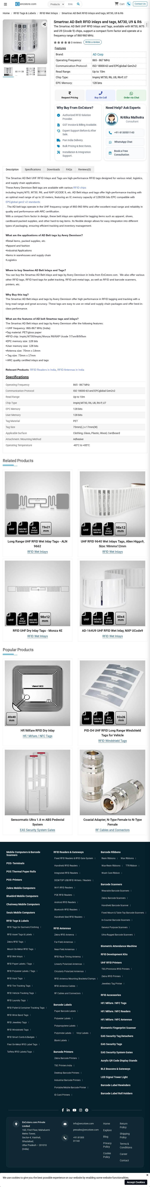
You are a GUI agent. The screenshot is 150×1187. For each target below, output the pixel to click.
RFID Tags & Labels (25, 13)
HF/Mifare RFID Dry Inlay (38, 730)
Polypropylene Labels (64, 1025)
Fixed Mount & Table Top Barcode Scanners (123, 912)
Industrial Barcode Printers (67, 1080)
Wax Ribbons (127, 858)
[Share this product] (44, 24)
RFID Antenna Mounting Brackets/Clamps (74, 978)
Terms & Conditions (126, 1145)
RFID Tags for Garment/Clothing (23, 927)
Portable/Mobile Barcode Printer (70, 1087)
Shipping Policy (125, 1135)
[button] (5, 4)
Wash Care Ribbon (111, 873)
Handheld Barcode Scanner (115, 905)
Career (123, 1154)
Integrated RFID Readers (66, 873)
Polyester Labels (62, 1018)
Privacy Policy (107, 1145)
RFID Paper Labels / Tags (19, 964)
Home (6, 13)
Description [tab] (12, 169)
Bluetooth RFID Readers (65, 909)
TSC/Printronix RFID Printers (116, 969)
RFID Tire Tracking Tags (18, 986)
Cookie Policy (107, 1155)
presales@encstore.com (86, 1129)
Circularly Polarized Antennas (69, 971)
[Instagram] (80, 1110)
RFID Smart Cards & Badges (20, 1037)
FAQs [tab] (69, 169)
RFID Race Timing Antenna (67, 956)
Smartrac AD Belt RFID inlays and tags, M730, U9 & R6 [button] (92, 13)
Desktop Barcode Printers (66, 1073)
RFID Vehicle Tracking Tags (20, 993)
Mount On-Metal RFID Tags (20, 949)
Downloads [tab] (53, 169)
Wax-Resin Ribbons (111, 865)
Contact (124, 1160)
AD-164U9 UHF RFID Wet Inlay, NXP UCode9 (112, 630)
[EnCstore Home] (26, 3)
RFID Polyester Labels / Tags (21, 971)
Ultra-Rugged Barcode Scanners (117, 934)
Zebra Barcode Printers (65, 1058)
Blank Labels (60, 1040)
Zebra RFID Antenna (64, 934)
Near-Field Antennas (64, 949)
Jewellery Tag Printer (112, 983)
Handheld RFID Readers (66, 865)
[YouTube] (74, 1110)
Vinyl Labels (82, 1033)
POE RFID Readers (63, 895)
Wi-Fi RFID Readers (63, 887)
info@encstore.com (83, 1123)
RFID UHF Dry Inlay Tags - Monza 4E (37, 630)
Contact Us (140, 4)
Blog (105, 1136)
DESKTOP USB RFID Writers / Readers (72, 880)
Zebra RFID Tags (15, 942)
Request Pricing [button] (69, 97)
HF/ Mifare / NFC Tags (37, 736)
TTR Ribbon (131, 865)
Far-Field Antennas (63, 942)
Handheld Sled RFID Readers (68, 917)
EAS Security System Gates (37, 830)
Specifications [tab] (33, 169)
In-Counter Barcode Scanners (116, 920)
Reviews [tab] (84, 169)
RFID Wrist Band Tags (17, 1015)
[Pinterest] (86, 1110)
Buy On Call (101, 97)
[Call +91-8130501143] (129, 3)
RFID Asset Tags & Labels (19, 934)
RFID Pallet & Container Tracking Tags (25, 1008)
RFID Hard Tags (14, 978)
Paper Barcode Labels (65, 1011)
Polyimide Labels (62, 1033)
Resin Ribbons (108, 858)
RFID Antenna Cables (64, 986)
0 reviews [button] (76, 42)
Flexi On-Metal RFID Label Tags (22, 1044)
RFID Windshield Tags (112, 741)
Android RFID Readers (65, 902)
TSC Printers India (63, 1065)
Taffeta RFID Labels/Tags (19, 1052)
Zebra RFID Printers (111, 976)
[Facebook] (63, 1110)
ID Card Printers (62, 1095)
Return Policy (124, 1125)
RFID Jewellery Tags (17, 1022)
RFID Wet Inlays (49, 13)
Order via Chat (131, 97)
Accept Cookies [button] (136, 1182)
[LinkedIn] (68, 1110)
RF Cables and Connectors (112, 830)
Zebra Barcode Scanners (113, 898)
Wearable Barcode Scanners (115, 890)
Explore (107, 1130)
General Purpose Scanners (115, 927)
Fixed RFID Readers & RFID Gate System (73, 858)
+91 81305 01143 (78, 1139)
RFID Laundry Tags (16, 1000)
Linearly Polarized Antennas (68, 964)
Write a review (92, 42)
